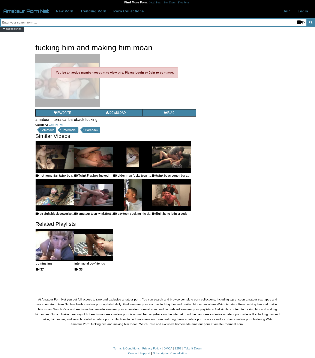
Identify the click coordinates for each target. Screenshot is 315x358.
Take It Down (193, 348)
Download (117, 112)
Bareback (91, 130)
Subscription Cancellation (170, 353)
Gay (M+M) (56, 124)
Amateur (48, 130)
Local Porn (155, 2)
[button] (303, 11)
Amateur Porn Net (26, 11)
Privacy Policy (151, 348)
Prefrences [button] (13, 29)
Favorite (64, 112)
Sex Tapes (170, 2)
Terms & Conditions (126, 348)
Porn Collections (128, 11)
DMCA (168, 348)
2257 (178, 348)
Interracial (69, 130)
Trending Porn (93, 11)
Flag (170, 112)
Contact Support (139, 353)
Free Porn (183, 2)
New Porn (65, 11)
